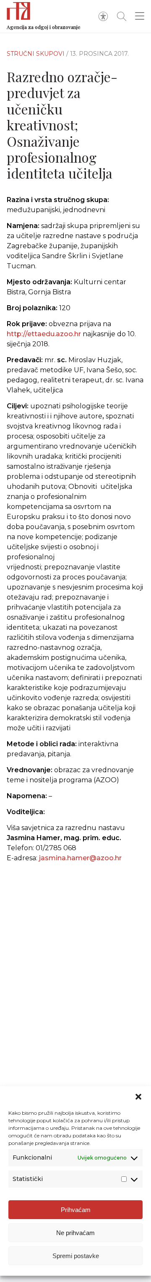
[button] (138, 1097)
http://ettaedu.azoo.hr (44, 334)
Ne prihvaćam (75, 1232)
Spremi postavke (75, 1255)
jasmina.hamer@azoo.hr (80, 858)
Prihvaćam (76, 1209)
